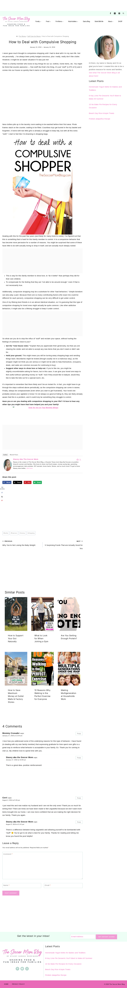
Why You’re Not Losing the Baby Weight (18, 543)
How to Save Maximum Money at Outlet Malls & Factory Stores (16, 696)
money (22, 533)
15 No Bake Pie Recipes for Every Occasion (63, 964)
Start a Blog (86, 21)
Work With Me (99, 21)
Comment (8, 854)
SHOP (120, 21)
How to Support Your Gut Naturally (15, 638)
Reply (79, 733)
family (5, 533)
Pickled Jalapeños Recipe (99, 119)
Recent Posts (14, 454)
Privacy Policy (18, 984)
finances (14, 533)
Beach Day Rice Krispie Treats (101, 113)
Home (6, 984)
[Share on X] (2, 497)
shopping (31, 533)
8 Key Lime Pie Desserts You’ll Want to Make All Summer (68, 958)
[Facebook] (110, 13)
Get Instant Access (106, 936)
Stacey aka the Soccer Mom (25, 459)
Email (48, 885)
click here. (29, 468)
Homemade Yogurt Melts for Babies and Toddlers (65, 953)
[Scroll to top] (122, 980)
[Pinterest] (119, 13)
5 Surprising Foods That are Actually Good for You (64, 544)
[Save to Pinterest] (2, 501)
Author (5, 454)
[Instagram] (115, 13)
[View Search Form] (123, 13)
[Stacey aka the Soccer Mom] (8, 465)
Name (6, 885)
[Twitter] (80, 459)
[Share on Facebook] (2, 493)
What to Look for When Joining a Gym (41, 638)
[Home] (17, 36)
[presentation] (16, 614)
